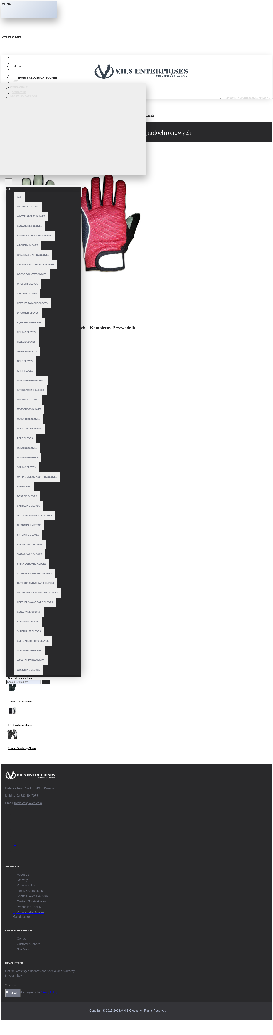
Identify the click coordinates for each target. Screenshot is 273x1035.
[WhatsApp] (16, 845)
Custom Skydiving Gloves (22, 748)
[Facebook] (16, 815)
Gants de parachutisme (20, 678)
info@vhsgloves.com (28, 803)
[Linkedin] (16, 837)
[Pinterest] (16, 852)
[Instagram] (16, 830)
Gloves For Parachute (20, 701)
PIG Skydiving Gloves (20, 725)
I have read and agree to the (33, 992)
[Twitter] (16, 822)
